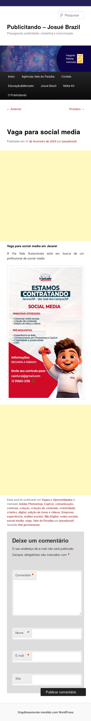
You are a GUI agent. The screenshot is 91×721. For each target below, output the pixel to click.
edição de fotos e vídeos (44, 512)
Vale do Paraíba (43, 520)
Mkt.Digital (52, 516)
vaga (28, 520)
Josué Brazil (48, 86)
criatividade (67, 508)
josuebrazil (69, 141)
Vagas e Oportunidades (57, 500)
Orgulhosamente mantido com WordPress (46, 712)
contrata (12, 508)
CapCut (49, 504)
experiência (15, 516)
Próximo (76, 109)
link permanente (29, 525)
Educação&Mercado (21, 86)
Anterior (14, 109)
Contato (66, 76)
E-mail (22, 655)
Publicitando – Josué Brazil (43, 27)
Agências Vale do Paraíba (38, 76)
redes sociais (69, 516)
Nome (22, 632)
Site (18, 678)
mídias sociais (33, 516)
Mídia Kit (68, 86)
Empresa (67, 512)
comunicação (64, 504)
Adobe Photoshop (30, 504)
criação (25, 508)
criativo (12, 512)
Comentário (24, 575)
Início (11, 76)
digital (22, 512)
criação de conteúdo (44, 508)
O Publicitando (17, 95)
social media (15, 520)
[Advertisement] (45, 196)
